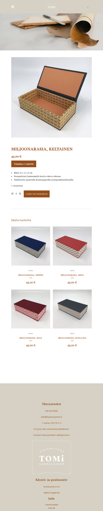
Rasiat (31, 270)
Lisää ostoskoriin (37, 194)
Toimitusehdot (51, 504)
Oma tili (51, 508)
